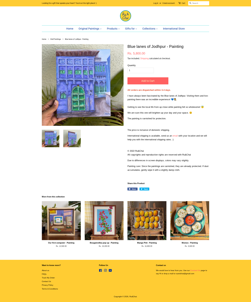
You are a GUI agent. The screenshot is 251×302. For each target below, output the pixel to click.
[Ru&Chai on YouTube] (110, 271)
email (175, 136)
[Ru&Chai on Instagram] (105, 271)
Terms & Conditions (50, 289)
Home (69, 28)
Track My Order (48, 278)
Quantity (131, 65)
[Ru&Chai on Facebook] (100, 271)
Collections (149, 28)
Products (112, 28)
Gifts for (130, 28)
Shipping (144, 58)
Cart (183, 3)
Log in (155, 3)
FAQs (44, 274)
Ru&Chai (133, 296)
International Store (174, 28)
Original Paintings (89, 28)
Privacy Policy (47, 285)
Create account (168, 3)
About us (45, 270)
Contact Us (46, 281)
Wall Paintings (55, 39)
